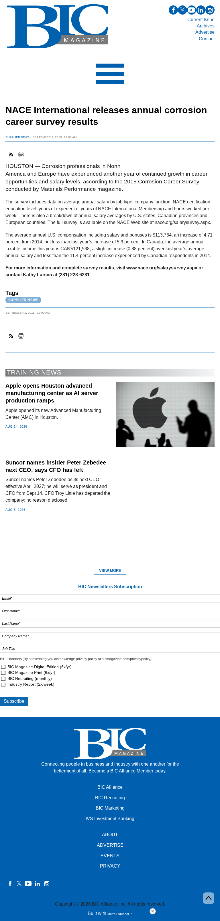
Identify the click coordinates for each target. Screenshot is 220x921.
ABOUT (110, 834)
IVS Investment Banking (110, 818)
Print (20, 154)
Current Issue (201, 19)
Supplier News (17, 137)
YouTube (28, 883)
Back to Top (208, 898)
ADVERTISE (110, 845)
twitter (182, 10)
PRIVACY (110, 866)
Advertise (205, 32)
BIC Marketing (110, 808)
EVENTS (110, 855)
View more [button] (110, 570)
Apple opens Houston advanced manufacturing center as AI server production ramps (51, 393)
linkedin (200, 10)
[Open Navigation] (110, 75)
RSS (11, 154)
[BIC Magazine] (57, 48)
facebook (173, 10)
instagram (210, 10)
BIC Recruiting (110, 797)
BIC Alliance (110, 787)
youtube (191, 10)
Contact (207, 38)
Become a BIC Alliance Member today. (127, 770)
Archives (206, 25)
